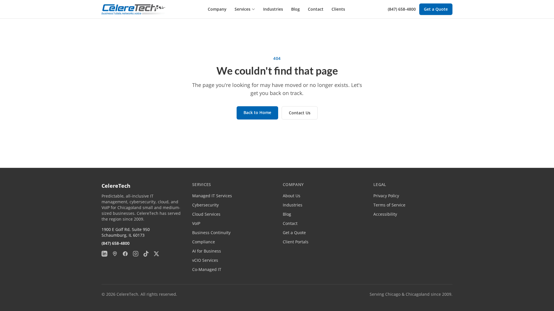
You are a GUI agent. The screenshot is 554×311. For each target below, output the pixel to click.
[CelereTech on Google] (115, 254)
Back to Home (257, 112)
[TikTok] (146, 254)
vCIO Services (205, 260)
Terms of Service (389, 205)
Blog (295, 9)
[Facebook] (125, 254)
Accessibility (385, 214)
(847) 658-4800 (402, 9)
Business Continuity (211, 232)
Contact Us (299, 112)
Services (242, 9)
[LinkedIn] (104, 254)
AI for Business (206, 251)
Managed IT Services (212, 195)
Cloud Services (206, 214)
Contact (315, 9)
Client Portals (295, 241)
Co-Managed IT (206, 269)
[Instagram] (135, 254)
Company (217, 9)
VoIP (196, 223)
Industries (273, 9)
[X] (156, 254)
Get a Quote (436, 9)
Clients (338, 9)
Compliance (203, 241)
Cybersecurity (205, 205)
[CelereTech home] (133, 9)
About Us (291, 195)
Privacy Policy (386, 195)
